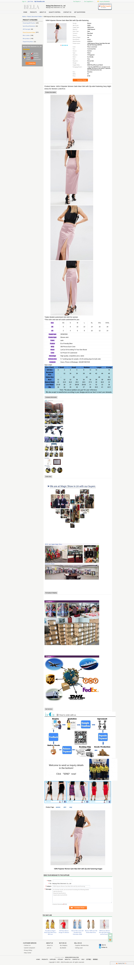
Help (82, 959)
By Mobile (63, 948)
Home (25, 12)
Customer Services (29, 943)
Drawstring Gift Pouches (29, 23)
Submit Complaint (29, 948)
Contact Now (32, 63)
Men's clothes (26, 35)
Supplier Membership (82, 945)
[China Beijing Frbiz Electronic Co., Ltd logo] (32, 9)
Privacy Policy (28, 950)
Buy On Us (62, 943)
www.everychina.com (72, 957)
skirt (65, 807)
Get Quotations (79, 12)
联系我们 (95, 959)
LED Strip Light (26, 29)
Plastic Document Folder (34, 16)
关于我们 (88, 959)
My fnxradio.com (39, 1)
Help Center (27, 953)
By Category (63, 945)
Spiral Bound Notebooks (29, 26)
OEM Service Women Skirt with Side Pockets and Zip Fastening (104, 932)
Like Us (103, 945)
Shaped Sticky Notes (28, 41)
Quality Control (54, 12)
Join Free (30, 1)
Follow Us (104, 947)
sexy (70, 807)
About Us (43, 12)
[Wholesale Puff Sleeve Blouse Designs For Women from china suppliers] (63, 924)
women (58, 807)
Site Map (60, 959)
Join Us (49, 948)
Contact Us (67, 12)
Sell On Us (78, 943)
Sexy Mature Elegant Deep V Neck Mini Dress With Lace (50, 932)
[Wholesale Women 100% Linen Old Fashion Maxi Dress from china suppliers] (90, 924)
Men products (26, 38)
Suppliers (53, 959)
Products (33, 12)
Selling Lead (78, 948)
